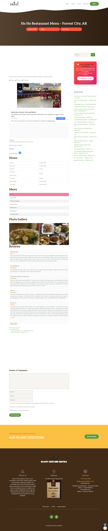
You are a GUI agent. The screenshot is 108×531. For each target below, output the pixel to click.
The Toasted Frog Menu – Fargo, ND (84, 122)
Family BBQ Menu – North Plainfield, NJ (85, 104)
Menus (94, 4)
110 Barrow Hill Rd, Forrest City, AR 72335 (21, 142)
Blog (79, 4)
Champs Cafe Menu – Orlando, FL (83, 117)
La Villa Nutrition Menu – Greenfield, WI (85, 119)
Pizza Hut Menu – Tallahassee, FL (83, 158)
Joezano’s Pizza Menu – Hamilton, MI (84, 106)
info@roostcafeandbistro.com (85, 481)
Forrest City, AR (74, 29)
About (73, 4)
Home (67, 4)
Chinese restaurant (51, 29)
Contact (85, 4)
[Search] (93, 54)
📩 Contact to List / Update (85, 78)
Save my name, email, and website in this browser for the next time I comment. (32, 403)
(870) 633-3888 (18, 145)
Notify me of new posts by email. (19, 410)
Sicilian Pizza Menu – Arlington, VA (19, 332)
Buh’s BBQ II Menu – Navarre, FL (83, 149)
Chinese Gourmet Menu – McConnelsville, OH (22, 330)
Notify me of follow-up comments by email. (22, 407)
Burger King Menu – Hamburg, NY (83, 160)
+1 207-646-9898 (85, 479)
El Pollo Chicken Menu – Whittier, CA (84, 155)
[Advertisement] (39, 65)
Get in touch (91, 437)
